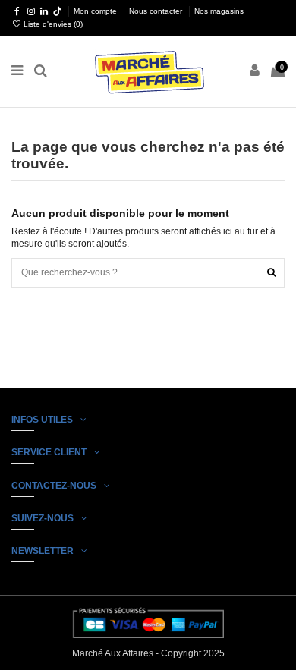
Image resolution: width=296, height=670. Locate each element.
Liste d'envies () (52, 24)
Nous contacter (156, 11)
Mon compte (96, 11)
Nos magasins (219, 11)
